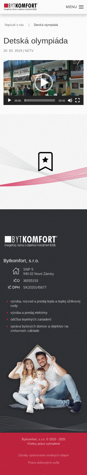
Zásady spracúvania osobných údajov (43, 455)
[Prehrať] (9, 100)
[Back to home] (20, 7)
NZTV (29, 50)
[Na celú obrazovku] (77, 100)
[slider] (40, 100)
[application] (43, 82)
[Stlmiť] (70, 100)
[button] (75, 7)
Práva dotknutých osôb (43, 462)
